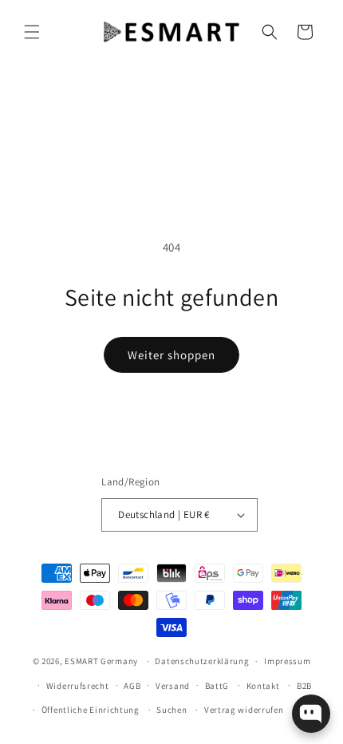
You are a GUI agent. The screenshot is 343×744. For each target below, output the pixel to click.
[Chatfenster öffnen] (311, 714)
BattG (217, 685)
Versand (173, 685)
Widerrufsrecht (77, 685)
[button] (31, 31)
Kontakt (263, 685)
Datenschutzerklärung (202, 661)
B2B (304, 685)
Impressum (287, 661)
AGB (132, 685)
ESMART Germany (101, 661)
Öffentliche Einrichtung (90, 709)
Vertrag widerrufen (244, 709)
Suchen (171, 709)
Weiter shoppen (171, 354)
